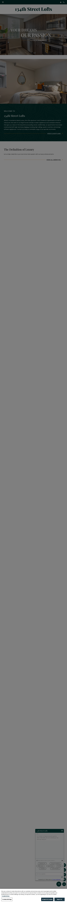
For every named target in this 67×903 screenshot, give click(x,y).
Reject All (59, 899)
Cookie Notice (5, 896)
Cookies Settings (7, 899)
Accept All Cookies (47, 899)
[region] (33, 896)
